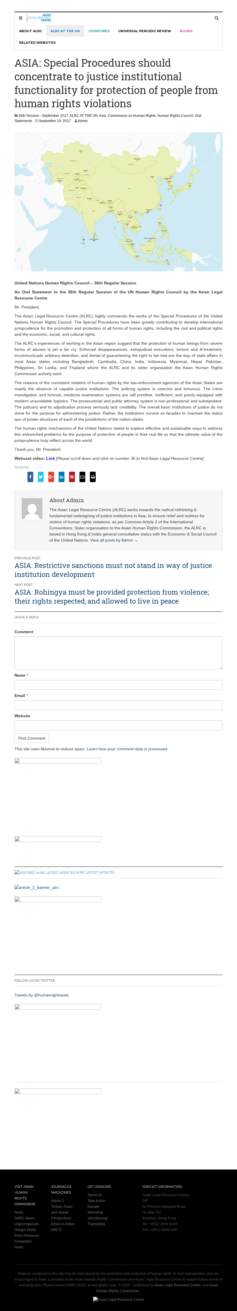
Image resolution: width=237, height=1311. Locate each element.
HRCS (56, 1230)
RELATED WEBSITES (37, 43)
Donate (93, 1207)
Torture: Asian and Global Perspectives (62, 1212)
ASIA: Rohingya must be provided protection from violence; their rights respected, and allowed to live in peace (111, 596)
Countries (99, 31)
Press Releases (26, 1236)
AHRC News (24, 1218)
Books (186, 31)
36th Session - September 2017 (43, 116)
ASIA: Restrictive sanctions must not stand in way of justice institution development (113, 570)
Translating (96, 1224)
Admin (83, 121)
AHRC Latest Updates (95, 872)
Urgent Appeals (26, 1224)
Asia (102, 116)
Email (19, 695)
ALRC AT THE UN (65, 31)
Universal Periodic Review (144, 31)
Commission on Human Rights (132, 116)
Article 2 (57, 1201)
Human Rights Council (175, 116)
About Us (95, 1195)
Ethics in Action (63, 1224)
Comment (23, 631)
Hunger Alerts (25, 1230)
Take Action (96, 1201)
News (18, 1212)
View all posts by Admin (114, 540)
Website (22, 715)
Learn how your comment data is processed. (128, 749)
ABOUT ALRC (30, 31)
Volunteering (98, 1218)
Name (19, 675)
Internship (95, 1212)
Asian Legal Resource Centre (177, 1285)
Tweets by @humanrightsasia (41, 995)
